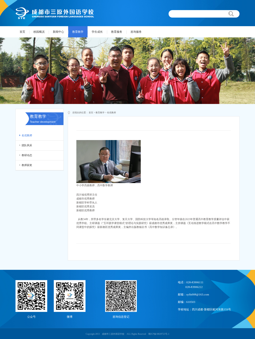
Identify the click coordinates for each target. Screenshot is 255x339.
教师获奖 (27, 165)
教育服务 (116, 31)
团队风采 (27, 145)
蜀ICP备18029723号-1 (158, 334)
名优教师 (27, 135)
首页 (22, 31)
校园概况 (39, 31)
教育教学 (77, 31)
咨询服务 (136, 31)
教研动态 (27, 155)
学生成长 (97, 31)
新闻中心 (58, 31)
